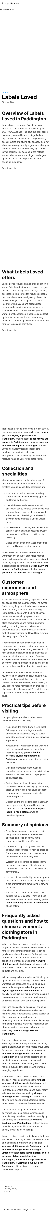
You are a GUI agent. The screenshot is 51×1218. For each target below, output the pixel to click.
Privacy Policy (10, 1189)
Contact (7, 1191)
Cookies (8, 1186)
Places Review (10, 3)
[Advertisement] (25, 48)
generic (6, 92)
